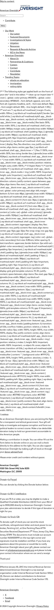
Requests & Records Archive (23, 50)
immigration (15, 84)
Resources (14, 46)
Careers (13, 65)
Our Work (9, 31)
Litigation (14, 43)
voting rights (16, 87)
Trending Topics (12, 77)
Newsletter (15, 74)
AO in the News (17, 53)
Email (7, 601)
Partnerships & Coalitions (21, 62)
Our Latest (15, 34)
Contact (14, 68)
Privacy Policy (42, 606)
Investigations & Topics (20, 40)
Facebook (9, 598)
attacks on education (19, 80)
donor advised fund (13, 452)
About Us (14, 59)
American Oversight (14, 56)
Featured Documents (20, 37)
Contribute (10, 21)
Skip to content (7, 1)
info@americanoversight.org (21, 550)
